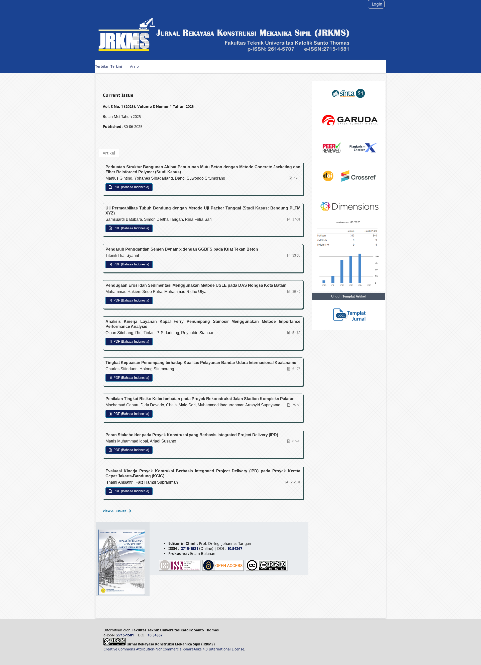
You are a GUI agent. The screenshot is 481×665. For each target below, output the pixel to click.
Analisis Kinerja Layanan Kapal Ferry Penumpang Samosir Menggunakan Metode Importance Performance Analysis (202, 324)
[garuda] (348, 132)
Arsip (134, 66)
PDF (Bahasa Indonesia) (130, 187)
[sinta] (348, 104)
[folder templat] (348, 326)
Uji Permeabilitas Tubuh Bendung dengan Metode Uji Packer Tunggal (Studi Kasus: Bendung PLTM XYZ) (202, 210)
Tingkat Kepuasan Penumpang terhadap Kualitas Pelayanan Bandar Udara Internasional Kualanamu (200, 362)
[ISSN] (179, 570)
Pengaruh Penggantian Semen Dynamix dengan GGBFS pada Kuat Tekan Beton (181, 249)
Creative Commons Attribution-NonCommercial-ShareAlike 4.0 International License (173, 649)
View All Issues (114, 510)
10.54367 (155, 635)
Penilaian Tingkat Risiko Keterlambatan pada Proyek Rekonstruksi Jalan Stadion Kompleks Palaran (200, 399)
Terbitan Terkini (108, 66)
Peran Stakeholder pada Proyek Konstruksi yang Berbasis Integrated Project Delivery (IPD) (191, 435)
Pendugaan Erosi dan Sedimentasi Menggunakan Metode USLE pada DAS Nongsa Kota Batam (195, 285)
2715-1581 (189, 548)
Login (377, 4)
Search (376, 66)
